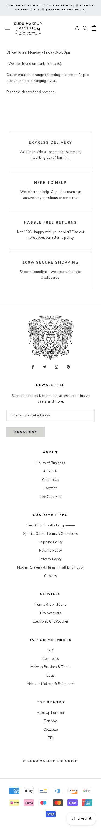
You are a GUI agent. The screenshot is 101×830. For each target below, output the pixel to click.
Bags (50, 675)
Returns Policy (50, 550)
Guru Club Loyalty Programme (50, 525)
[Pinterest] (68, 367)
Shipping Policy (50, 542)
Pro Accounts (50, 613)
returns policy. (63, 237)
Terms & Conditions (51, 604)
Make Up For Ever (50, 712)
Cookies (50, 576)
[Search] (85, 28)
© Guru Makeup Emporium (50, 761)
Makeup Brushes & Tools (50, 667)
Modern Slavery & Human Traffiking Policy (50, 567)
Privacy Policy (51, 559)
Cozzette (50, 729)
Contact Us (50, 479)
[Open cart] (94, 28)
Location (50, 488)
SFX (50, 650)
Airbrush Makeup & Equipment (50, 683)
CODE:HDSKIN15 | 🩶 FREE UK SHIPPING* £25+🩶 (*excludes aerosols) (50, 7)
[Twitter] (44, 367)
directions (46, 92)
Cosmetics (50, 658)
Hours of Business (50, 463)
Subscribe (25, 432)
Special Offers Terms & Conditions (50, 533)
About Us (50, 471)
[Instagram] (56, 367)
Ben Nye (50, 721)
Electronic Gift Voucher (50, 621)
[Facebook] (32, 367)
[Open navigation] (7, 28)
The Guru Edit (50, 496)
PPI (50, 738)
